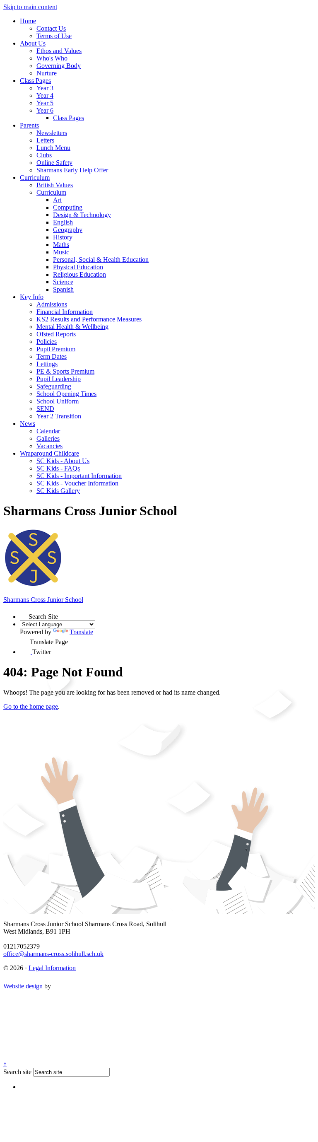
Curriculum (35, 177)
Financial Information (64, 311)
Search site (17, 1071)
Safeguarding (53, 386)
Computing (67, 207)
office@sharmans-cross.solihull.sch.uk (53, 953)
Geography (67, 229)
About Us (33, 43)
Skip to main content (30, 6)
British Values (54, 184)
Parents (29, 125)
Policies (46, 341)
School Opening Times (66, 393)
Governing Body (58, 65)
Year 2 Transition (58, 416)
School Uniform (57, 401)
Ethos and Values (59, 50)
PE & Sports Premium (65, 371)
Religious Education (79, 274)
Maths (61, 244)
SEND (45, 408)
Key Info (31, 296)
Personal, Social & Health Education (101, 259)
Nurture (46, 73)
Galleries (48, 438)
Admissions (51, 304)
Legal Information (52, 967)
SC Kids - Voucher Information (77, 483)
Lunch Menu (53, 147)
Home (28, 20)
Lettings (47, 363)
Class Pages (35, 80)
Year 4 (44, 95)
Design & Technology (82, 214)
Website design (23, 986)
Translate (81, 631)
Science (63, 281)
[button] (24, 614)
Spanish (63, 289)
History (62, 237)
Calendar (48, 431)
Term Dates (51, 356)
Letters (45, 140)
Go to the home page (30, 706)
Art (57, 199)
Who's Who (51, 58)
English (63, 222)
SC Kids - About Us (62, 460)
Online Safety (54, 162)
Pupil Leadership (58, 378)
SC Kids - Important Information (79, 475)
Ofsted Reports (56, 334)
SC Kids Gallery (58, 490)
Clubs (44, 155)
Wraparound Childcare (49, 453)
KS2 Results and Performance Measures (89, 319)
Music (61, 252)
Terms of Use (54, 35)
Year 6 (44, 110)
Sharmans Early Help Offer (72, 170)
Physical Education (78, 266)
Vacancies (49, 445)
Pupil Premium (55, 348)
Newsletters (51, 132)
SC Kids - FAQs (58, 468)
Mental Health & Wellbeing (72, 326)
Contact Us (51, 28)
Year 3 (44, 88)
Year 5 (44, 102)
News (27, 423)
